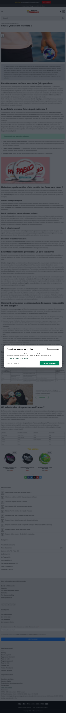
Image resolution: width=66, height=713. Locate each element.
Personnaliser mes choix (13, 363)
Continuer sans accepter (53, 348)
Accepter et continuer (49, 363)
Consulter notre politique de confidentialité (17, 358)
